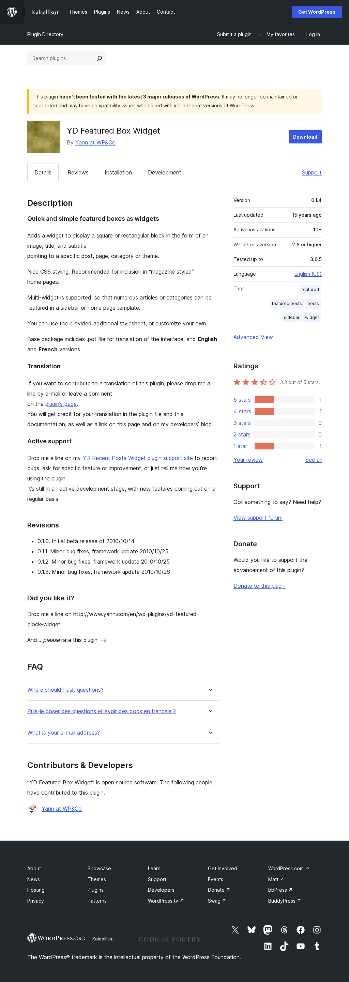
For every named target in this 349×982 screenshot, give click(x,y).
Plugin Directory (45, 34)
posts (313, 303)
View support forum (258, 517)
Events (215, 879)
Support (312, 172)
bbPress (280, 890)
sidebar (292, 317)
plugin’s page (61, 403)
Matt (276, 879)
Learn (154, 868)
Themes (97, 879)
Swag (217, 901)
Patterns (97, 901)
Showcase (99, 868)
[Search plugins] (99, 58)
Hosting (36, 890)
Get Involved (222, 868)
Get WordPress (317, 12)
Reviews (78, 172)
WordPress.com (288, 868)
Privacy (35, 901)
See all (313, 459)
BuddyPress (284, 901)
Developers (161, 890)
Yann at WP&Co (95, 142)
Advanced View (253, 337)
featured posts (287, 303)
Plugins (96, 890)
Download (305, 137)
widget (312, 317)
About (34, 868)
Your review (248, 459)
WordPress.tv (166, 901)
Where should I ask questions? (65, 690)
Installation (118, 172)
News (33, 879)
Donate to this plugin (259, 585)
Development (164, 172)
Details (42, 172)
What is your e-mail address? (63, 733)
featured (310, 289)
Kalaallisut (103, 938)
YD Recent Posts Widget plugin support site (137, 458)
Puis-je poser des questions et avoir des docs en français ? (101, 711)
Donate (219, 890)
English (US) (308, 274)
